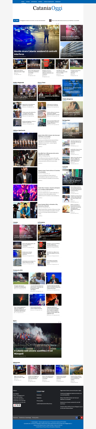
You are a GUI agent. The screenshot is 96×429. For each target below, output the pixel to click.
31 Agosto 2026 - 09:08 (70, 39)
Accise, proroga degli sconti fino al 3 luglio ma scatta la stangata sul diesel (53, 122)
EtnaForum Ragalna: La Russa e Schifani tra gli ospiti (29, 122)
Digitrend (68, 423)
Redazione (57, 1)
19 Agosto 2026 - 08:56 (72, 115)
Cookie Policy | (39, 426)
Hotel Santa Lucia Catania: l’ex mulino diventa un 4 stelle (28, 262)
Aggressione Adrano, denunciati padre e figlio (19, 71)
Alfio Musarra (42, 99)
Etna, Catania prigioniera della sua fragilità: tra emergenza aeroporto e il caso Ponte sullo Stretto (20, 309)
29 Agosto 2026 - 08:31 (23, 99)
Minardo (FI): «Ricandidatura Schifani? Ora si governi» (28, 105)
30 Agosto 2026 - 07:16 (70, 56)
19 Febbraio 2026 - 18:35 (75, 193)
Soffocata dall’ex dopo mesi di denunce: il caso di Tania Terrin (71, 113)
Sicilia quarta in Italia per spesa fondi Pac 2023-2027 (52, 105)
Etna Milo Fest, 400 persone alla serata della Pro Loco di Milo (62, 72)
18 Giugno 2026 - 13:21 (48, 99)
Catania (28, 1)
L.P (15, 312)
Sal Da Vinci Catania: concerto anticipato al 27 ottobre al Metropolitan (49, 188)
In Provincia (34, 1)
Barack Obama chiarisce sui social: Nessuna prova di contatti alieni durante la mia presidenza (76, 188)
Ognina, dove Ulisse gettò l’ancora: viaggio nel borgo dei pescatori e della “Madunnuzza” (76, 159)
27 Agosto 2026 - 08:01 (31, 116)
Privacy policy (40, 400)
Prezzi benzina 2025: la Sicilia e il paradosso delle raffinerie (72, 181)
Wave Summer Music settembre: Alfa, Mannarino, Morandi (48, 205)
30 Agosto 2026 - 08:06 (61, 75)
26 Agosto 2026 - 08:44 (31, 124)
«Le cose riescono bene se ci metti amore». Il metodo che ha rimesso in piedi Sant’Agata (36, 287)
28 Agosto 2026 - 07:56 (31, 107)
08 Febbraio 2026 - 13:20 (75, 163)
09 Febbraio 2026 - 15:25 (75, 202)
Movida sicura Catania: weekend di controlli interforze (27, 253)
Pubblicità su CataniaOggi (25, 417)
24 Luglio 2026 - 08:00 (70, 183)
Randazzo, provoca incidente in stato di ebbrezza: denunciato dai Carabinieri (47, 72)
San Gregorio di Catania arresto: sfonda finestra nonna (52, 261)
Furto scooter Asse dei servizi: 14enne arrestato (36, 308)
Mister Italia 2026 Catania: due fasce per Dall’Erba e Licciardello (33, 72)
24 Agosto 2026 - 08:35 (23, 356)
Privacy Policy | (46, 426)
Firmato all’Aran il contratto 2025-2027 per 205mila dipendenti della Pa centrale (53, 113)
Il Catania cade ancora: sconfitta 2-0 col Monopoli (76, 72)
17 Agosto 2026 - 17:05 (40, 291)
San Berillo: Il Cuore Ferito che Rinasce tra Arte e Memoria (76, 150)
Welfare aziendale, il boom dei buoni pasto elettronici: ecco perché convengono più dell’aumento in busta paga (76, 207)
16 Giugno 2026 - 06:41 (56, 107)
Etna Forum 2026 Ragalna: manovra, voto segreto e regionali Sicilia (25, 96)
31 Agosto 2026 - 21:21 (18, 74)
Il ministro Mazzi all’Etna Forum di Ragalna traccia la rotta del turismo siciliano (35, 53)
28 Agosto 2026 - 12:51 (47, 173)
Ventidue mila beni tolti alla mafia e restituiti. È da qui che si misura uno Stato (53, 287)
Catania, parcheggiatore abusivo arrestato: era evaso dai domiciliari (70, 37)
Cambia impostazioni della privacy (44, 403)
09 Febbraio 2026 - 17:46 (75, 154)
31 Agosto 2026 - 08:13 (31, 255)
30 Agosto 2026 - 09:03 (23, 56)
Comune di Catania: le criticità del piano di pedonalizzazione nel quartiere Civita (72, 133)
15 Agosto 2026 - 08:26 (56, 289)
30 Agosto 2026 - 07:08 (75, 75)
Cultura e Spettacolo (49, 1)
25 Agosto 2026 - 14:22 (47, 207)
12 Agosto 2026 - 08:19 (56, 315)
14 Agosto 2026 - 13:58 (39, 310)
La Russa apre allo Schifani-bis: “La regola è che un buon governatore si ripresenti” (29, 113)
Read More (40, 146)
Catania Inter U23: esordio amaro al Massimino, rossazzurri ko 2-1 (31, 352)
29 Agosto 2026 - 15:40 (56, 264)
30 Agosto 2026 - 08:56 (46, 76)
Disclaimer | (53, 426)
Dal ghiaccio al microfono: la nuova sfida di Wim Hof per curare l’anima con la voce (76, 197)
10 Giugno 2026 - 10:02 (56, 116)
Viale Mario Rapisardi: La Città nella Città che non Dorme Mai (76, 142)
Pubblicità (39, 397)
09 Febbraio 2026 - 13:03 (75, 213)
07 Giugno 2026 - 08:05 (56, 124)
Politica (40, 1)
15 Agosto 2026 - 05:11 (20, 312)
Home (22, 1)
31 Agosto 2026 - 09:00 (32, 75)
